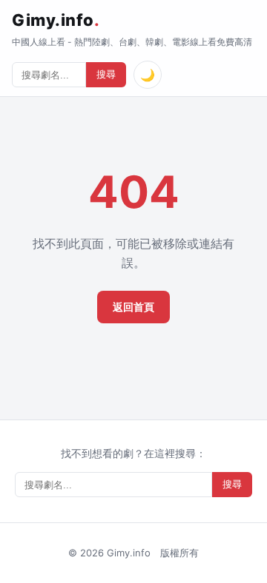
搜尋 (106, 74)
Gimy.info (55, 20)
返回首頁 (133, 306)
